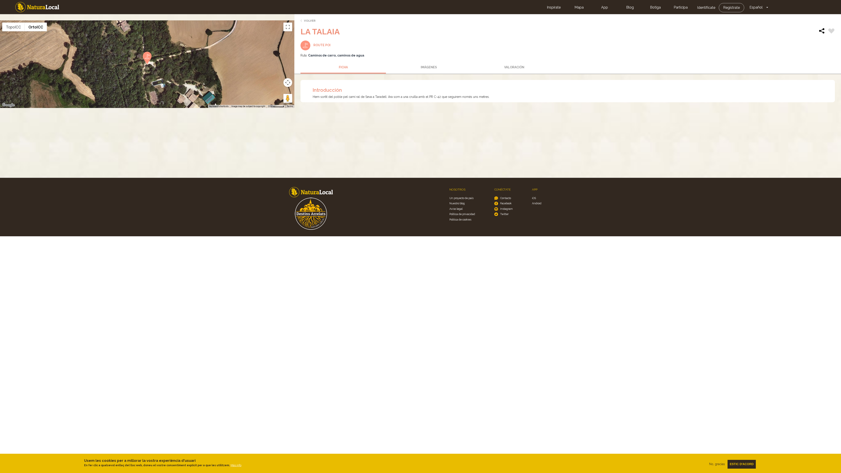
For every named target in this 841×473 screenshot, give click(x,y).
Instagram (506, 208)
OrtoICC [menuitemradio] (35, 27)
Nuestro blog (457, 203)
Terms (290, 106)
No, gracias (717, 464)
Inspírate (554, 7)
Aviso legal (456, 208)
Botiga (655, 7)
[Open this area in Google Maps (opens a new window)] (8, 105)
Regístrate (731, 7)
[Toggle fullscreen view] (287, 27)
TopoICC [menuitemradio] (13, 27)
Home (37, 7)
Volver (310, 20)
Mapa (579, 7)
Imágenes (429, 67)
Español (756, 7)
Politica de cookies (460, 219)
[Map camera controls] (287, 82)
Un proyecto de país (461, 198)
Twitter (504, 214)
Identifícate (706, 7)
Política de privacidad (462, 214)
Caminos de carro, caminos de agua (336, 55)
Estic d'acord (742, 464)
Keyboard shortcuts (219, 106)
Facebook (506, 203)
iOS (534, 198)
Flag (831, 31)
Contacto (505, 198)
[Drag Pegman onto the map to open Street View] (287, 98)
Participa (681, 7)
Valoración (514, 67)
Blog (630, 7)
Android (536, 203)
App (604, 7)
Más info (236, 465)
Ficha (343, 67)
